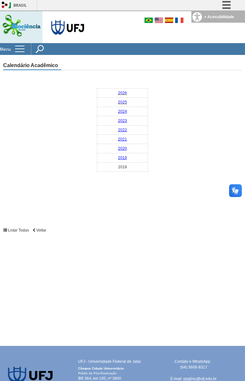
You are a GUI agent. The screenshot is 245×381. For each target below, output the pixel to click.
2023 (122, 120)
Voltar (40, 230)
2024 (122, 111)
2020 (122, 148)
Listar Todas (18, 230)
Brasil (20, 5)
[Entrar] (5, 5)
